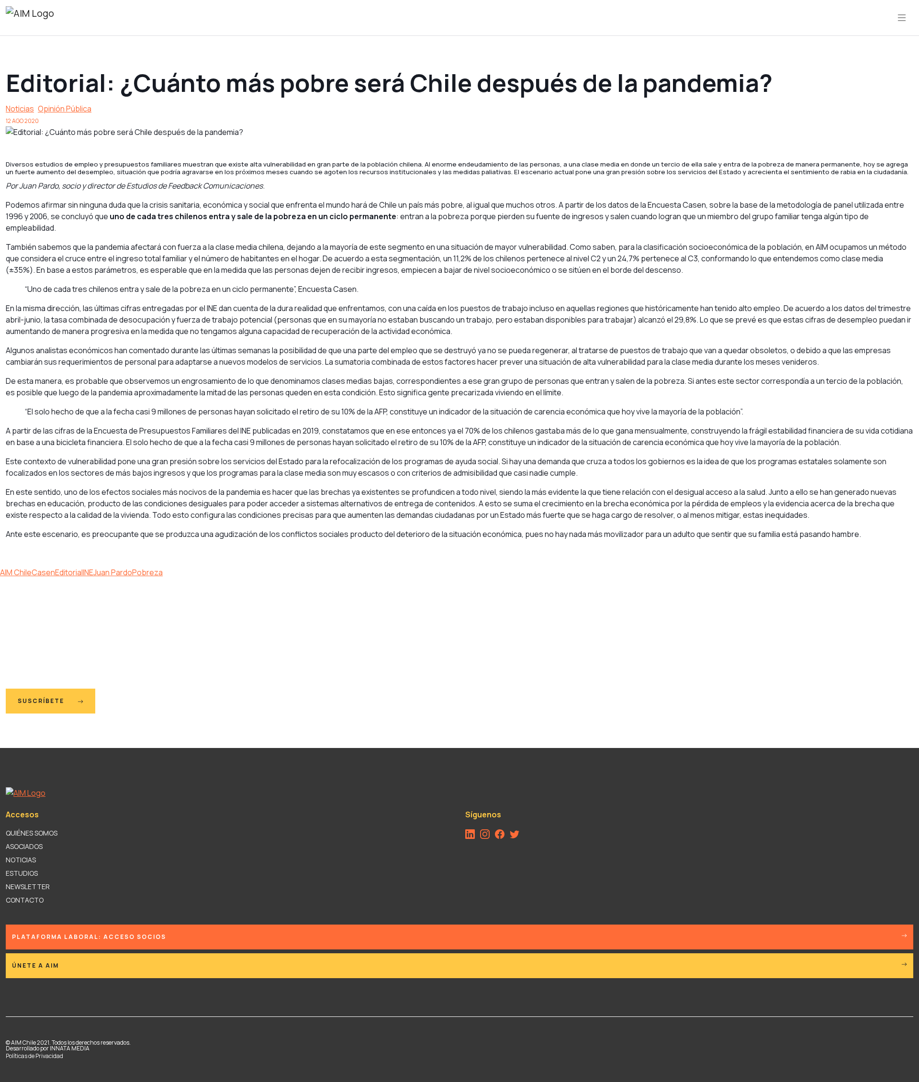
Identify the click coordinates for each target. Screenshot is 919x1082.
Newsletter (28, 886)
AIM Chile (16, 572)
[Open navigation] (901, 17)
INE (88, 572)
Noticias (20, 108)
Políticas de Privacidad (34, 1056)
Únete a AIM (35, 965)
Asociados (24, 846)
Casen (43, 572)
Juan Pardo (112, 572)
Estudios (22, 873)
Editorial (69, 572)
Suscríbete (42, 701)
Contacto (25, 899)
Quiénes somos (31, 832)
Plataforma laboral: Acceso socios (89, 937)
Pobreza (147, 572)
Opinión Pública (64, 108)
